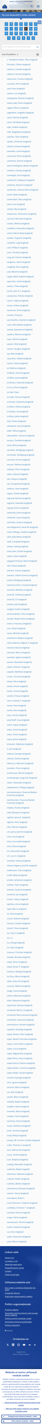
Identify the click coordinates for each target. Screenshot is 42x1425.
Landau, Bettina (14, 224)
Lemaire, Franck (14, 571)
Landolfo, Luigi (13, 243)
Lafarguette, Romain (16, 98)
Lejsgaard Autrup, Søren (18, 561)
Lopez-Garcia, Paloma (16, 1063)
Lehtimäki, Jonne (14, 513)
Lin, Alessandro (14, 851)
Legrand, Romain (14, 498)
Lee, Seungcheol (14, 484)
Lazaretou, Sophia (15, 359)
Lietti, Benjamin (14, 813)
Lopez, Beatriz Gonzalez (17, 1039)
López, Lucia (12, 1049)
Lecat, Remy (12, 445)
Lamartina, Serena (15, 161)
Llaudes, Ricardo (14, 957)
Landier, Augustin (15, 238)
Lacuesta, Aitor (13, 84)
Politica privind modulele (18, 1319)
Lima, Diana (12, 846)
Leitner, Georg (13, 547)
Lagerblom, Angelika (16, 113)
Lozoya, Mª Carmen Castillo (19, 1140)
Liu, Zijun (11, 948)
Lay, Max (11, 354)
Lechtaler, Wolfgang (16, 450)
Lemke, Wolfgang (14, 580)
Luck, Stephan (13, 1160)
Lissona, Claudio (14, 924)
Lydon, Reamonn (14, 1237)
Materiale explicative (13, 1265)
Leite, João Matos (14, 537)
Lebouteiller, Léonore (16, 436)
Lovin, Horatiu (13, 1131)
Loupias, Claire (13, 1116)
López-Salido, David (15, 1073)
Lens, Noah (12, 629)
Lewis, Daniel (13, 730)
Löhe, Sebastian (14, 1001)
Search (31, 6)
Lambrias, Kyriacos (15, 185)
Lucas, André (12, 1155)
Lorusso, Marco (14, 1087)
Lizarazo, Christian (15, 953)
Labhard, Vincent (14, 74)
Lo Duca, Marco (14, 977)
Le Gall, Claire (13, 392)
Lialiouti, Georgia (14, 754)
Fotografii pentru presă (14, 1268)
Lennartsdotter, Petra (16, 614)
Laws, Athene (13, 339)
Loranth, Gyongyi (14, 1078)
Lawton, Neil (12, 344)
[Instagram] (18, 1344)
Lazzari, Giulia (13, 363)
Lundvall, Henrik (14, 1213)
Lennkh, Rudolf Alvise (16, 619)
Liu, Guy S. (11, 933)
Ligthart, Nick (13, 822)
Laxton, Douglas (14, 349)
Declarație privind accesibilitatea (18, 1322)
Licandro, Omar (14, 768)
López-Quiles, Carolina (17, 1068)
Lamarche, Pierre (14, 156)
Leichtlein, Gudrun (15, 523)
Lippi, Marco (12, 909)
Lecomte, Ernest (14, 460)
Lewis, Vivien (12, 735)
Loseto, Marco (13, 1097)
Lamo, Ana (11, 204)
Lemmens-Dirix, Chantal (18, 585)
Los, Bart (11, 1092)
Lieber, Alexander (14, 783)
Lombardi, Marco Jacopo (18, 1015)
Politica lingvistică (12, 1325)
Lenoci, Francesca (15, 624)
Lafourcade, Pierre (15, 103)
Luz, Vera (11, 1232)
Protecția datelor (12, 1310)
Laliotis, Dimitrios (15, 142)
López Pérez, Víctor (15, 1059)
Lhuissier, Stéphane (15, 744)
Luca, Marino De (14, 1150)
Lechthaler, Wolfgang (16, 455)
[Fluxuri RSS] (35, 1344)
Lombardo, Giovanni (16, 1020)
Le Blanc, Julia (13, 378)
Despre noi (9, 1258)
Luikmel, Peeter (14, 1179)
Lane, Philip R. (13, 248)
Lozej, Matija (12, 1136)
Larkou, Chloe (13, 286)
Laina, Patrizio (13, 118)
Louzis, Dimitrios (14, 1126)
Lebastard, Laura (14, 426)
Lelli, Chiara (12, 566)
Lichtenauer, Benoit (15, 773)
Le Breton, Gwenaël (15, 383)
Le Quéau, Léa (13, 412)
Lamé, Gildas (12, 195)
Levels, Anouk (13, 686)
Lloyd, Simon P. (14, 967)
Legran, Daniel (13, 494)
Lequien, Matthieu (15, 672)
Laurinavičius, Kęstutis (17, 320)
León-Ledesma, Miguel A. (18, 643)
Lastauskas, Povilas (15, 296)
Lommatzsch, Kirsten (16, 1025)
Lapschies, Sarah (14, 282)
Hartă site (10, 1330)
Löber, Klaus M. (14, 981)
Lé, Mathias (12, 368)
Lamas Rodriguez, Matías (18, 166)
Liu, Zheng (11, 943)
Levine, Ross (12, 711)
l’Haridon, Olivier (14, 65)
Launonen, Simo (14, 310)
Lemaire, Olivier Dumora (18, 576)
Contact (8, 1271)
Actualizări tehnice (12, 1293)
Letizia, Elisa (12, 682)
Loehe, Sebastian (14, 996)
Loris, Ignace (12, 1083)
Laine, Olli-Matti (14, 122)
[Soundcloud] (29, 1344)
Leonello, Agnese (14, 658)
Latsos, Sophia (13, 301)
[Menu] (38, 6)
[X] (7, 1344)
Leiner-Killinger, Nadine (17, 532)
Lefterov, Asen (13, 489)
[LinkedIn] (13, 1344)
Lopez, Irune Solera (15, 1044)
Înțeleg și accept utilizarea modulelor (22, 1416)
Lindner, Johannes (15, 880)
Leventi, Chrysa (14, 696)
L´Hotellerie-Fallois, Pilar (18, 60)
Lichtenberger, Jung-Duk (18, 778)
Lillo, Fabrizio (12, 827)
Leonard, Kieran (14, 648)
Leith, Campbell (14, 542)
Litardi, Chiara (13, 928)
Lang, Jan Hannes (14, 257)
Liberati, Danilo (13, 759)
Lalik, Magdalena (14, 132)
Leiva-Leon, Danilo (15, 551)
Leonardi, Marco (14, 653)
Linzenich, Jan (13, 895)
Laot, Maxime (13, 272)
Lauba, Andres (13, 306)
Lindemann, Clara (15, 871)
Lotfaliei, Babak (14, 1102)
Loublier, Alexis (13, 1107)
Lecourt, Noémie (14, 465)
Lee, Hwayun (12, 479)
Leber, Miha (12, 431)
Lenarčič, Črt (12, 600)
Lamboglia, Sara (14, 176)
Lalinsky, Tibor (13, 137)
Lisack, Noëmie (14, 919)
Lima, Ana (11, 837)
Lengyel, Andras (14, 609)
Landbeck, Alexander (16, 229)
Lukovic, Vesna (13, 1194)
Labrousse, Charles (15, 79)
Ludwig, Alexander (15, 1165)
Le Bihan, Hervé (14, 373)
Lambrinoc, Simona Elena (18, 190)
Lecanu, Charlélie (14, 441)
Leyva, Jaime (12, 739)
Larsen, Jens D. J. (14, 291)
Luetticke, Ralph (14, 1169)
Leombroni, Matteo (15, 638)
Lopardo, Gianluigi (15, 1030)
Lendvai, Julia (12, 604)
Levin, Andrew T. (14, 701)
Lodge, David (12, 991)
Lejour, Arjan (12, 556)
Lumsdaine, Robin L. (16, 1198)
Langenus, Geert (14, 262)
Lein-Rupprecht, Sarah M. (18, 527)
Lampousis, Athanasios (17, 214)
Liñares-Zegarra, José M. (17, 866)
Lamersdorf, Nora (15, 200)
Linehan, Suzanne (15, 890)
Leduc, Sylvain (13, 474)
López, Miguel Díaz (15, 1054)
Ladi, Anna (11, 89)
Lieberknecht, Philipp (16, 788)
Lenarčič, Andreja (14, 595)
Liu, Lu (10, 938)
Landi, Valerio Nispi (15, 233)
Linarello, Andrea (14, 861)
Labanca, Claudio (14, 69)
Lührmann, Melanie (15, 1174)
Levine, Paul (12, 706)
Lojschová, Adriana (15, 1006)
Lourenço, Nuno (14, 1121)
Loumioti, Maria (14, 1112)
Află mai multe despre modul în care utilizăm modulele (22, 1410)
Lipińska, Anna (13, 904)
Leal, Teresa (12, 421)
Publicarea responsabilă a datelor (19, 1297)
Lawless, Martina (14, 335)
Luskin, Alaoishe (14, 1227)
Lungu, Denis (13, 1218)
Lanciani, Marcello (15, 219)
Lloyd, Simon (12, 962)
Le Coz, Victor (13, 388)
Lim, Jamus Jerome (15, 832)
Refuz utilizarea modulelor (23, 1421)
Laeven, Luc (12, 94)
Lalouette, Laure (14, 151)
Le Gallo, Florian (14, 397)
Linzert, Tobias (13, 899)
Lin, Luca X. (12, 856)
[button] (38, 2)
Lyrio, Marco (12, 1242)
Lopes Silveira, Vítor (15, 1034)
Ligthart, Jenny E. (14, 818)
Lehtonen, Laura (14, 518)
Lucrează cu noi (11, 1261)
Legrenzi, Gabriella (15, 503)
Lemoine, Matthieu (15, 590)
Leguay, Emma (13, 508)
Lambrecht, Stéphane (16, 180)
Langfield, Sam (13, 267)
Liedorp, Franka (14, 808)
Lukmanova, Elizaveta (16, 1189)
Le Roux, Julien (13, 417)
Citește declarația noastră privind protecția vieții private (22, 1404)
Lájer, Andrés (13, 127)
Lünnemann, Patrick (16, 1222)
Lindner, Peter (13, 885)
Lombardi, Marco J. (15, 1010)
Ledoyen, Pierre (14, 470)
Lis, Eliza (10, 914)
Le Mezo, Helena (14, 407)
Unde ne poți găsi (12, 1275)
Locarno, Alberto (14, 986)
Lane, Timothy (13, 253)
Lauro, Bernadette (15, 325)
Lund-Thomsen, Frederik (18, 1203)
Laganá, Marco (13, 108)
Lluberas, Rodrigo (15, 972)
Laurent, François (14, 315)
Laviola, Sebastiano (15, 330)
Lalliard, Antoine (14, 147)
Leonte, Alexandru (15, 662)
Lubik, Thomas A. (14, 1145)
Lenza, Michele (13, 633)
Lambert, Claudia (14, 171)
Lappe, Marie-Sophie (16, 277)
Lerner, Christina (14, 677)
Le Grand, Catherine (16, 402)
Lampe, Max (12, 209)
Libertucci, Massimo (16, 764)
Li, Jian (10, 749)
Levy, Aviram (12, 715)
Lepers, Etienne (14, 667)
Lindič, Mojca (13, 875)
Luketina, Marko (14, 1184)
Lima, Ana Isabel (14, 842)
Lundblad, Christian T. (16, 1208)
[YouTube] (24, 1344)
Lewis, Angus (13, 725)
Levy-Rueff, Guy (14, 720)
